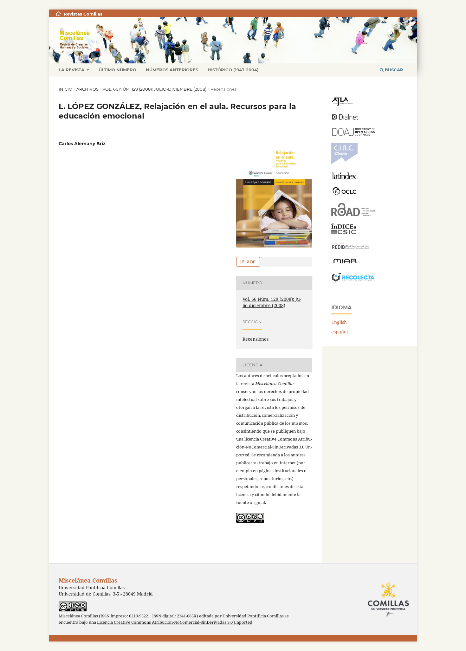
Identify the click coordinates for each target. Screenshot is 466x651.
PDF (250, 261)
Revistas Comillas (83, 13)
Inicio (65, 89)
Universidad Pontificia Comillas (253, 616)
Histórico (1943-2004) (233, 69)
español (339, 332)
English (339, 322)
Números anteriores (172, 69)
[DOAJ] (353, 134)
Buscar (393, 69)
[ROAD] (353, 214)
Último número (117, 69)
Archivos (87, 89)
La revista (72, 69)
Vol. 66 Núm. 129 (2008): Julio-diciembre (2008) (154, 89)
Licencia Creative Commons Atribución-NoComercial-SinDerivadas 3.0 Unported (174, 622)
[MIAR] (345, 263)
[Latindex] (344, 178)
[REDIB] (350, 249)
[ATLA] (342, 104)
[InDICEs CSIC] (343, 232)
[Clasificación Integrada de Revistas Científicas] (344, 163)
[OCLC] (346, 194)
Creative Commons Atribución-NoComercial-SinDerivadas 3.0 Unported (274, 447)
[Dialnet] (345, 119)
